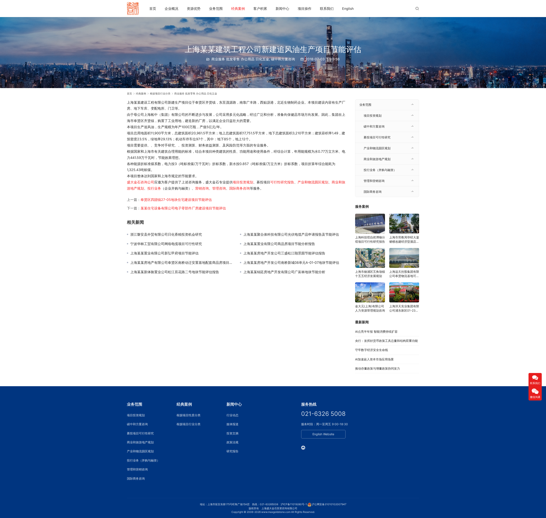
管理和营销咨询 (374, 181)
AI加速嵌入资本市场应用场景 (374, 359)
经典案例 (238, 8)
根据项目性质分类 (188, 415)
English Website (323, 434)
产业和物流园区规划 (313, 182)
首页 (152, 8)
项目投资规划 (243, 182)
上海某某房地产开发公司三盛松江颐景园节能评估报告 (284, 253)
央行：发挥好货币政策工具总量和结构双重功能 (386, 340)
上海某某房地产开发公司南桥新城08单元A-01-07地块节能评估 (291, 262)
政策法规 (232, 442)
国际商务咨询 (239, 188)
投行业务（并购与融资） (380, 170)
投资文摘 (232, 433)
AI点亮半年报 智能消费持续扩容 (376, 331)
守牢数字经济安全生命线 (371, 350)
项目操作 (304, 8)
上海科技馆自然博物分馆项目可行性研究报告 (370, 239)
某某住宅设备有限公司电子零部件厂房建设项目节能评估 (183, 208)
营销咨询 (202, 188)
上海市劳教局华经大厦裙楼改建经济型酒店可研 (404, 239)
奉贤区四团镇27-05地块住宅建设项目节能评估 (176, 199)
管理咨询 (219, 188)
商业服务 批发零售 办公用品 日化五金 (240, 59)
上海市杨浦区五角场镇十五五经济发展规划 (370, 274)
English (348, 8)
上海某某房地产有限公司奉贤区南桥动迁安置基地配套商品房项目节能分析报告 (182, 262)
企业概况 (171, 8)
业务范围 (216, 8)
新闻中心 (282, 8)
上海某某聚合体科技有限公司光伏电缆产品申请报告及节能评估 (291, 234)
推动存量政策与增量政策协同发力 (377, 368)
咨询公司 (147, 182)
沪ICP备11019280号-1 (294, 504)
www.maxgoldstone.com (275, 512)
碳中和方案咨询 (283, 59)
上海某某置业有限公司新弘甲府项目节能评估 (164, 253)
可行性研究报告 (282, 182)
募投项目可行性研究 (377, 137)
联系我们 (327, 8)
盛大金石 (134, 182)
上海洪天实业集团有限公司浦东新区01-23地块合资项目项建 (404, 308)
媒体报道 (232, 424)
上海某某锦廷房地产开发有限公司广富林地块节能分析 (284, 272)
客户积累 (260, 8)
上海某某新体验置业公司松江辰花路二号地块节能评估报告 (174, 272)
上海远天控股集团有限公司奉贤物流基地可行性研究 (404, 274)
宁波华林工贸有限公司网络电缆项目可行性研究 (166, 244)
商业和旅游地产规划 (377, 159)
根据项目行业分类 (188, 424)
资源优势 (193, 8)
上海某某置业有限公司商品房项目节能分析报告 (279, 244)
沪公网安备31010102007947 (329, 504)
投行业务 (154, 188)
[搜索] (417, 8)
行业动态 (232, 415)
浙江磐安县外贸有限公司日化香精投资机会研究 (166, 234)
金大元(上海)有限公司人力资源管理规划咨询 (370, 308)
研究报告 (232, 451)
